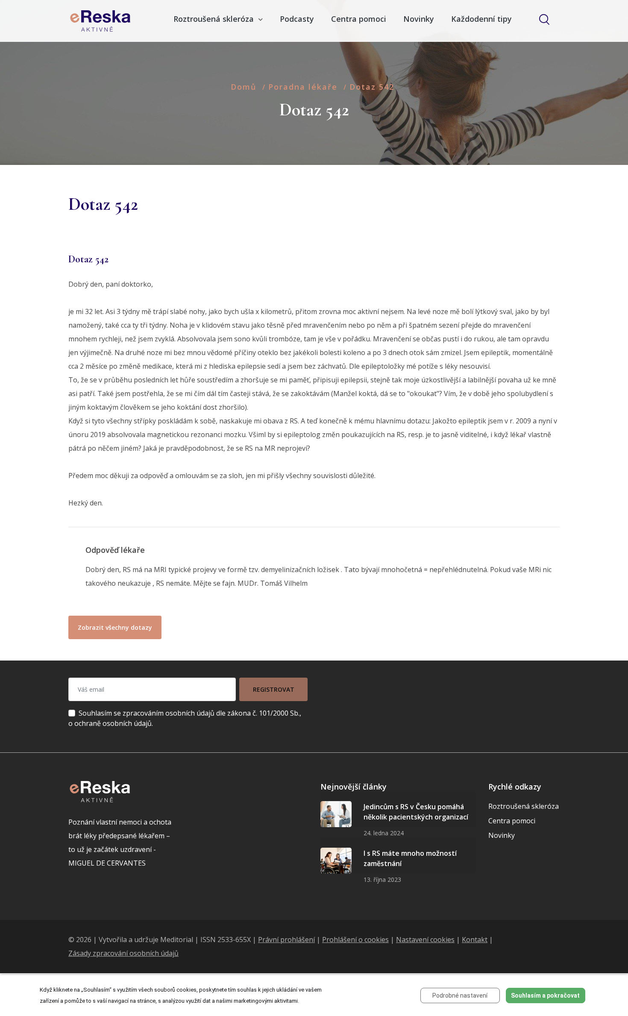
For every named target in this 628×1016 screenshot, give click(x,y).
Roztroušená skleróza (523, 806)
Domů (243, 87)
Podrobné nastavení (459, 995)
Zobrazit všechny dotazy (115, 627)
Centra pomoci (358, 19)
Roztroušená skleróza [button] (214, 19)
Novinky (418, 19)
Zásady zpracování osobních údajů (123, 953)
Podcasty (297, 19)
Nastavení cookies (425, 939)
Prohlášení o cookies (355, 939)
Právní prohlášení (286, 939)
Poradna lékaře (302, 87)
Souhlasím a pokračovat (545, 995)
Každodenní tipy (481, 19)
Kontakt (474, 939)
